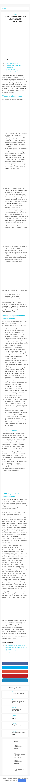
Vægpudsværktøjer (17, 724)
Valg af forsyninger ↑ (10, 430)
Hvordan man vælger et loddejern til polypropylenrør (19, 756)
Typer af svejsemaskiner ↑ (12, 96)
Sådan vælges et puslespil (18, 693)
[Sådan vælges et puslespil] (9, 748)
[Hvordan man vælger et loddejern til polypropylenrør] (9, 755)
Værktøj (15, 14)
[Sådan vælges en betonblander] (9, 763)
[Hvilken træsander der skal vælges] (9, 770)
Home (4, 8)
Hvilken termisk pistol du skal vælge (15, 645)
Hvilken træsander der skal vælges (19, 770)
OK (22, 780)
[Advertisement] (15, 40)
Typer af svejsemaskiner (11, 63)
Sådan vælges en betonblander (18, 762)
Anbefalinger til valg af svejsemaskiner (15, 71)
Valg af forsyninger (10, 69)
